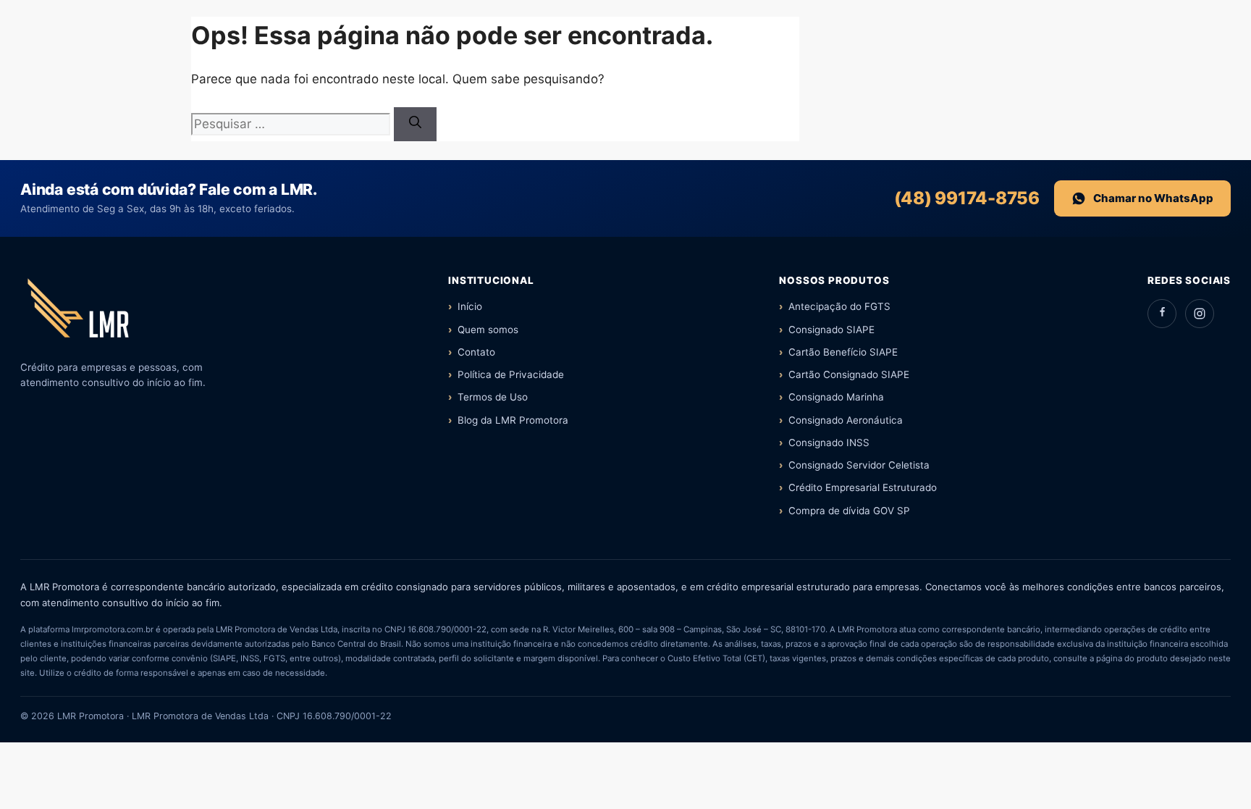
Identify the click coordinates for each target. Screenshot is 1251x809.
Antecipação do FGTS (839, 306)
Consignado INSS (828, 442)
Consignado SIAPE (831, 329)
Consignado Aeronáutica (845, 420)
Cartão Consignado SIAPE (848, 374)
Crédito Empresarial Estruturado (862, 487)
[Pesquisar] (415, 124)
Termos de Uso (493, 397)
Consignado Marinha (836, 397)
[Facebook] (1161, 313)
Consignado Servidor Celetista (859, 465)
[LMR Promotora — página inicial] (78, 313)
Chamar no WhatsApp (1153, 198)
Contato (476, 352)
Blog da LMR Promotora (513, 420)
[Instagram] (1199, 313)
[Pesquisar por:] (292, 124)
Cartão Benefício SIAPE (843, 352)
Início (470, 306)
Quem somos (488, 329)
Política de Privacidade (511, 374)
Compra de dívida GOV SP (849, 510)
